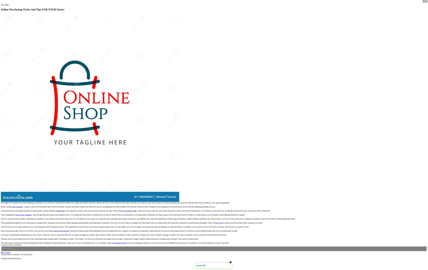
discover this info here (61, 231)
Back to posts (5, 252)
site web (219, 223)
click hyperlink (17, 207)
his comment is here (129, 211)
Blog (7, 5)
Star (9, 249)
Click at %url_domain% (23, 215)
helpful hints (60, 211)
